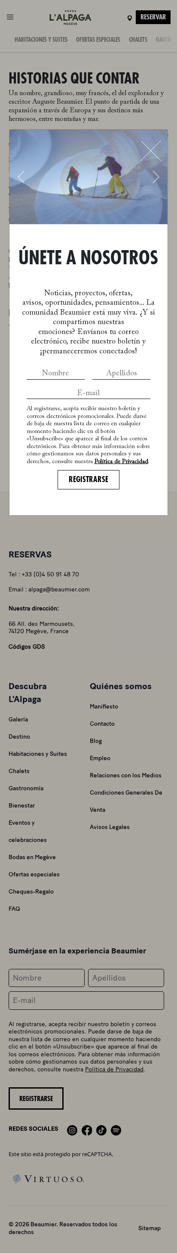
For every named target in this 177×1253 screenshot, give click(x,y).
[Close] (150, 150)
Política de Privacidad (121, 462)
